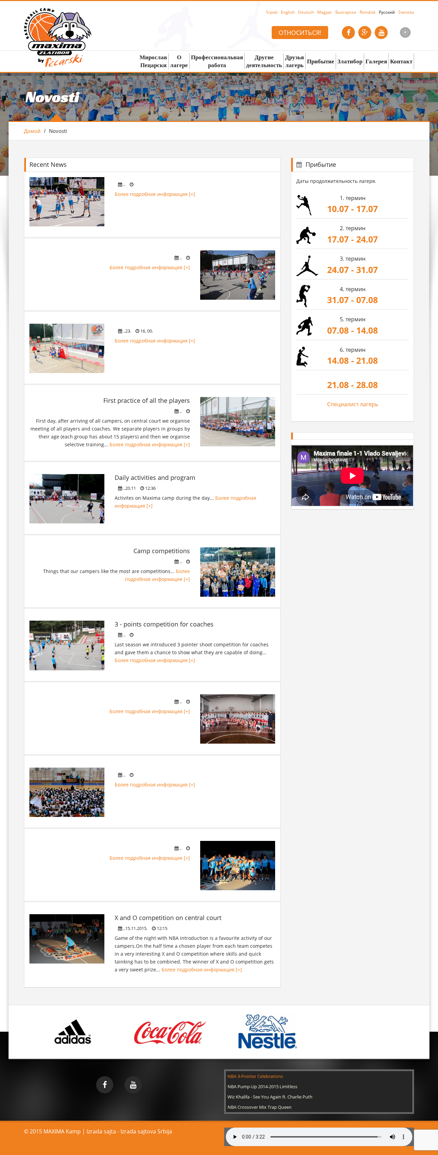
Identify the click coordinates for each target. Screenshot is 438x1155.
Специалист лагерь (352, 404)
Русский (387, 12)
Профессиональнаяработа (217, 61)
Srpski (272, 12)
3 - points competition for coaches (164, 624)
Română (367, 12)
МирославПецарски (153, 61)
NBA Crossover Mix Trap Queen (260, 1107)
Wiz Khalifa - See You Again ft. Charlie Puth (270, 1097)
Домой (32, 130)
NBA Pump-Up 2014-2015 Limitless (262, 1086)
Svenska (406, 12)
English (288, 12)
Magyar (324, 12)
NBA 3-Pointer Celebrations (255, 1076)
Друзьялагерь (294, 61)
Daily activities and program (155, 477)
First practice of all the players (146, 400)
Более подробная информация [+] (155, 194)
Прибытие (320, 61)
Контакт (401, 61)
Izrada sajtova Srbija (146, 1131)
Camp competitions (161, 551)
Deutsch (306, 12)
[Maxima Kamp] (57, 25)
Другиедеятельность (264, 61)
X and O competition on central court (168, 918)
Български (345, 12)
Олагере (179, 61)
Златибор (349, 61)
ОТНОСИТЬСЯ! (300, 32)
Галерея (376, 61)
